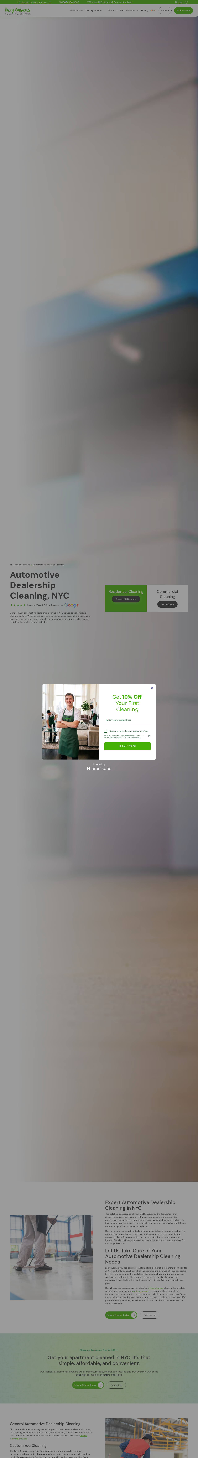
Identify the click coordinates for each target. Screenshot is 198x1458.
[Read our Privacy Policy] (149, 736)
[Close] (152, 688)
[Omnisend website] (99, 767)
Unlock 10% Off (127, 746)
